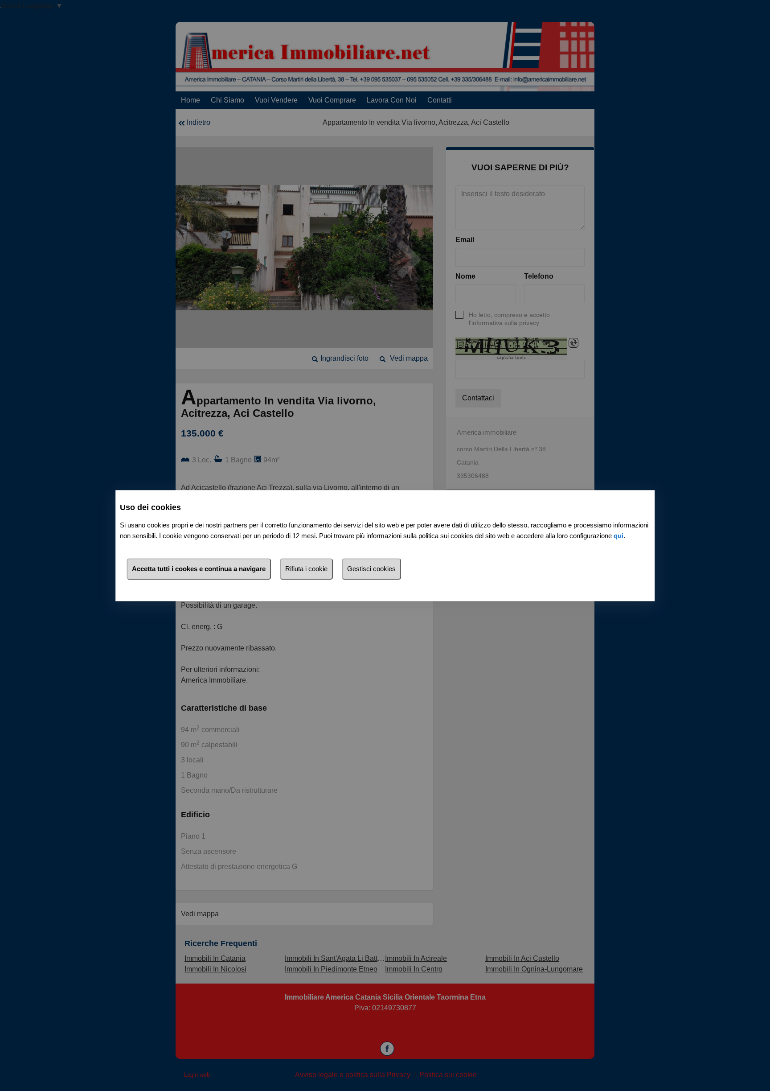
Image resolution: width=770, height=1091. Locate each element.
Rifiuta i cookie (306, 568)
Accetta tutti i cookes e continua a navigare (199, 568)
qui (618, 535)
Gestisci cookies (371, 568)
